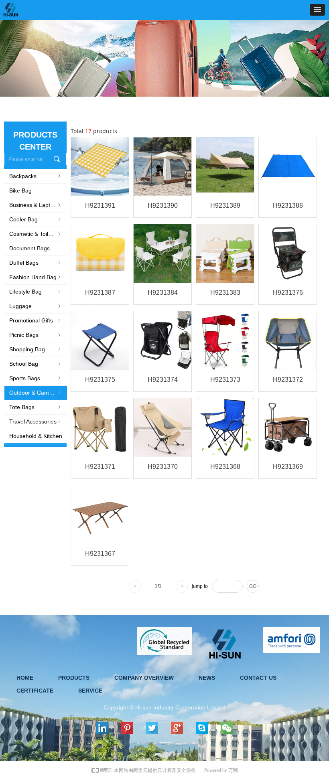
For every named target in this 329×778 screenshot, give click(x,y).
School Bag (35, 364)
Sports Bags (35, 378)
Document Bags (29, 248)
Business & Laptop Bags (38, 205)
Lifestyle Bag (35, 291)
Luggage (35, 306)
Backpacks (35, 176)
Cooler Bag (35, 219)
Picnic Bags (35, 335)
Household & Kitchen (35, 436)
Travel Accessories (35, 421)
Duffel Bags (35, 262)
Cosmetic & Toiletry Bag (38, 234)
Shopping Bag (35, 349)
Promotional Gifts (35, 320)
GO (252, 586)
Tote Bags (35, 407)
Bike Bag (20, 190)
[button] (317, 10)
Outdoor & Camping (35, 392)
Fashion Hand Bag (35, 277)
